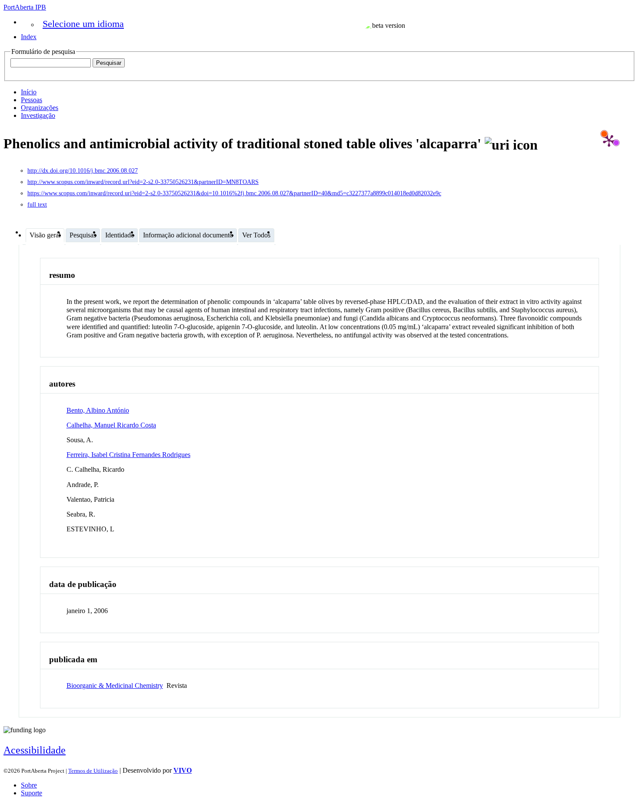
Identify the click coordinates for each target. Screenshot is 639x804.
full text (37, 204)
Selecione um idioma (83, 23)
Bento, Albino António (98, 410)
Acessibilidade (34, 750)
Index (29, 36)
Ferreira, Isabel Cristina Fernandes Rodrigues (128, 454)
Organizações (39, 107)
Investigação (38, 115)
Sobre (29, 785)
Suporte (31, 793)
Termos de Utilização (93, 770)
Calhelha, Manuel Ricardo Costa (111, 425)
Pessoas (31, 99)
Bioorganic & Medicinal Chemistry (115, 685)
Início (29, 92)
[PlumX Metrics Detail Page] (609, 140)
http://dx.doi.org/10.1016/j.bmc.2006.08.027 (82, 170)
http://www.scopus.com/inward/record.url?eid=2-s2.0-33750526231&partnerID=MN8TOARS (143, 182)
